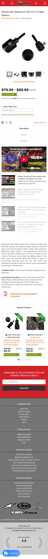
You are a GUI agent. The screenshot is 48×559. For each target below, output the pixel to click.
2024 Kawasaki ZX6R (24, 485)
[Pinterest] (10, 122)
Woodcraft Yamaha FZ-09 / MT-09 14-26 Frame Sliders (12, 342)
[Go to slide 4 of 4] (29, 359)
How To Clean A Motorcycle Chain (24, 465)
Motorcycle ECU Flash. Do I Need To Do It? (24, 460)
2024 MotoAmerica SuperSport (24, 471)
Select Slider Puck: (9, 107)
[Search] (12, 3)
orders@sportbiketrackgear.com (24, 530)
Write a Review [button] (26, 18)
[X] (6, 122)
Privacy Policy (24, 414)
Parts (24, 442)
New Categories (24, 478)
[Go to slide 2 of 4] (22, 359)
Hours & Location (24, 411)
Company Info (24, 404)
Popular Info (24, 430)
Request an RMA (24, 440)
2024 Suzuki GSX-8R (24, 488)
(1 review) (16, 18)
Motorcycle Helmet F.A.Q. (24, 457)
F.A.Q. (24, 422)
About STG (24, 409)
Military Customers (24, 434)
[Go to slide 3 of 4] (26, 359)
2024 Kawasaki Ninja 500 (24, 483)
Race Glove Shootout (24, 454)
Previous (3, 72)
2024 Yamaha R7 (24, 494)
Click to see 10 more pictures (24, 81)
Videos (24, 135)
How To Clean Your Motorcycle (24, 463)
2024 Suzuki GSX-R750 (24, 491)
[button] (11, 553)
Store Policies (24, 417)
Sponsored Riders (24, 437)
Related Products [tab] (24, 307)
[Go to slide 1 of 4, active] (19, 359)
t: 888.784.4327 (24, 526)
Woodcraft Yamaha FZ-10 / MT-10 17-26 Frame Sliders (35, 342)
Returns (24, 420)
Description (24, 128)
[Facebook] (3, 122)
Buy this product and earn (18, 115)
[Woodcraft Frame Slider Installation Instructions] (5, 294)
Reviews (24, 141)
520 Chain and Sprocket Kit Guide (24, 468)
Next (43, 72)
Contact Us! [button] (13, 553)
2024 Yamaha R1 (24, 496)
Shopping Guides (24, 450)
